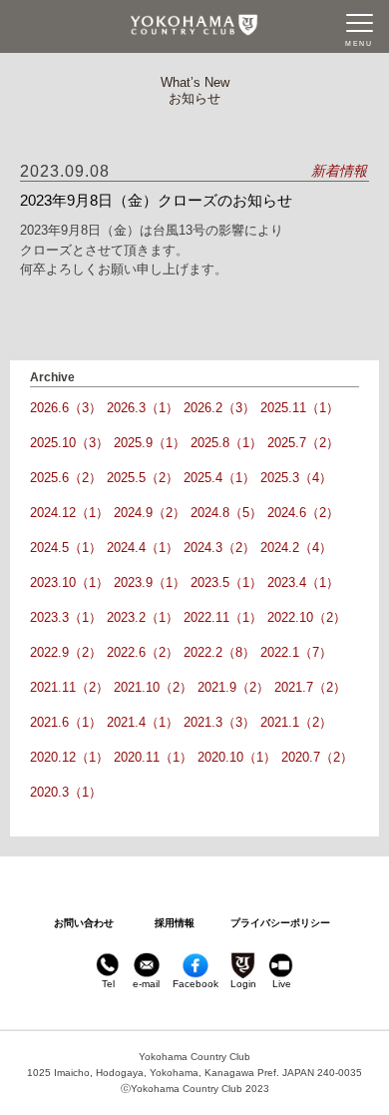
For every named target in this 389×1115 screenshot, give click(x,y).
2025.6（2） (66, 477)
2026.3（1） (143, 407)
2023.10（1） (69, 582)
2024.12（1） (69, 512)
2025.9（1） (150, 442)
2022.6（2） (143, 652)
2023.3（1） (66, 617)
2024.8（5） (226, 512)
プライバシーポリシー (280, 922)
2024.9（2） (150, 512)
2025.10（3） (69, 442)
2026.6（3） (66, 407)
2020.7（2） (317, 757)
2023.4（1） (303, 582)
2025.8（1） (226, 442)
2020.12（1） (69, 757)
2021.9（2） (233, 687)
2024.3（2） (219, 547)
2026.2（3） (219, 407)
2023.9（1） (150, 582)
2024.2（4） (296, 547)
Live (281, 983)
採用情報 (174, 922)
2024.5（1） (66, 547)
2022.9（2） (66, 652)
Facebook (195, 983)
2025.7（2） (303, 442)
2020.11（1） (153, 757)
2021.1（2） (296, 722)
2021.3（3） (219, 722)
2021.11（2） (69, 687)
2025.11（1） (299, 407)
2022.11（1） (223, 617)
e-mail (146, 983)
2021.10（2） (153, 687)
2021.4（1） (143, 722)
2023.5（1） (226, 582)
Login (243, 983)
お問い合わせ (84, 922)
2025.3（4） (296, 477)
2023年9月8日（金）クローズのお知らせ (156, 200)
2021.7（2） (310, 687)
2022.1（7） (296, 652)
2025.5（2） (143, 477)
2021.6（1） (66, 722)
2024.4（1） (143, 547)
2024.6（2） (303, 512)
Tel (108, 983)
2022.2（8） (219, 652)
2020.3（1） (66, 792)
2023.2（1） (143, 617)
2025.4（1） (219, 477)
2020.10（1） (236, 757)
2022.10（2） (306, 617)
